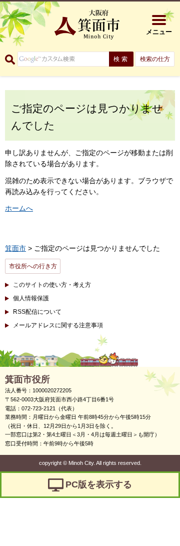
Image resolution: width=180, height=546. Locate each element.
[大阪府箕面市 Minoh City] (87, 25)
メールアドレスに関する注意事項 (58, 325)
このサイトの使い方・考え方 (52, 284)
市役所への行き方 (33, 266)
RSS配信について (37, 311)
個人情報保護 (31, 298)
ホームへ (19, 208)
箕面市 (15, 248)
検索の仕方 (155, 59)
